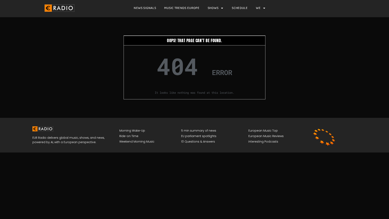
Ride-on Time (128, 136)
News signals (145, 8)
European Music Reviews (266, 136)
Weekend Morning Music (136, 142)
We (258, 8)
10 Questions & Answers (198, 142)
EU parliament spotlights (198, 136)
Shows (213, 8)
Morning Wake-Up (132, 131)
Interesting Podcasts (263, 142)
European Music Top (263, 131)
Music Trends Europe (181, 8)
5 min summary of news (198, 131)
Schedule (240, 8)
